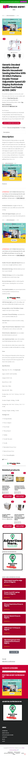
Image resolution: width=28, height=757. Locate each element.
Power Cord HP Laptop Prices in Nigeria (12, 593)
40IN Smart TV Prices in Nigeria (12, 628)
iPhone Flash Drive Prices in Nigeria (13, 605)
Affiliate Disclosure (7, 735)
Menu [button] (14, 9)
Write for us (5, 733)
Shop (3, 741)
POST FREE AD (20, 198)
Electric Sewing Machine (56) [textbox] (13, 672)
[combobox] (14, 672)
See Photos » (7, 585)
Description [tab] (6, 132)
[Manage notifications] (25, 754)
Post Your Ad (23, 1)
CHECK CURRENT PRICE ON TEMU (11, 123)
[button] (14, 652)
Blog (3, 739)
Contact (4, 737)
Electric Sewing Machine (13, 127)
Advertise (4, 730)
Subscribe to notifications (8, 661)
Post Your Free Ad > (13, 98)
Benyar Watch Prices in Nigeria (12, 617)
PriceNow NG (14, 6)
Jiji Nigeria (16, 749)
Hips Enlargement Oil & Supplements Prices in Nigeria (12, 641)
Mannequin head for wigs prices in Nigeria (13, 581)
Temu (23, 127)
